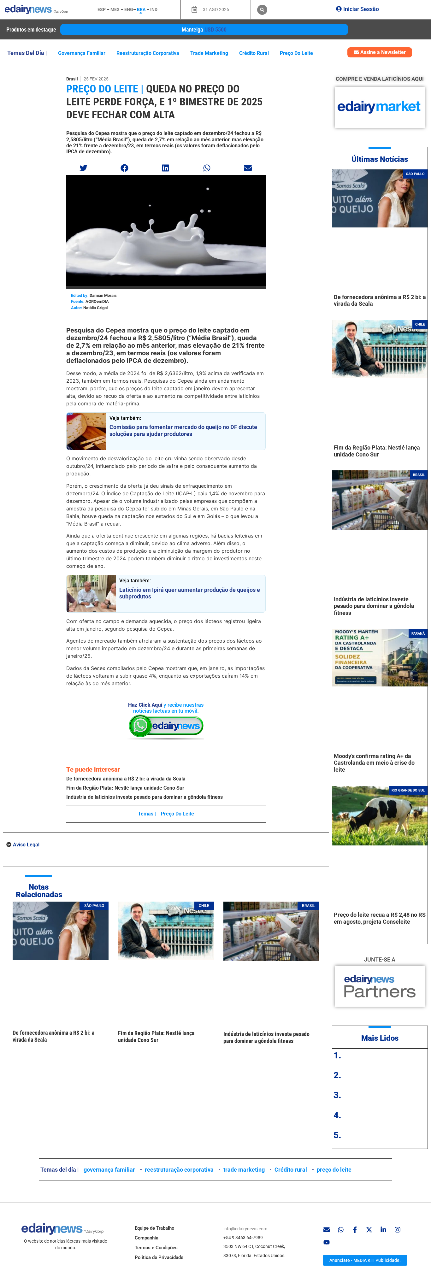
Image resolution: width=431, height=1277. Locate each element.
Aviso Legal (26, 845)
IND (153, 9)
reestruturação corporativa (147, 53)
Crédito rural (254, 53)
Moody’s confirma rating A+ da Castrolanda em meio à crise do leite (374, 763)
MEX (115, 9)
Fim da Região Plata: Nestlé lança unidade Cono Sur (125, 788)
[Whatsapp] (340, 1229)
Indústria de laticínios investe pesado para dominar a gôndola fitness (144, 797)
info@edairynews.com (245, 1228)
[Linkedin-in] (383, 1229)
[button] (262, 10)
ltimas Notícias (382, 159)
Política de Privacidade (159, 1257)
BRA (141, 9)
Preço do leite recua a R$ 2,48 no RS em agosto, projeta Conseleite (380, 918)
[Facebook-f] (355, 1229)
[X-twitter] (369, 1229)
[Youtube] (326, 1242)
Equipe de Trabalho (154, 1228)
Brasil (72, 78)
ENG (128, 9)
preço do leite (296, 53)
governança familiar (81, 53)
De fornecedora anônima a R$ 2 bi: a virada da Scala (126, 779)
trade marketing (209, 53)
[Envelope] (326, 1229)
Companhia (146, 1238)
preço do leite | (105, 88)
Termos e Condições (156, 1248)
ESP (101, 9)
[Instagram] (397, 1229)
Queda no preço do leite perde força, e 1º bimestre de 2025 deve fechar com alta (164, 101)
